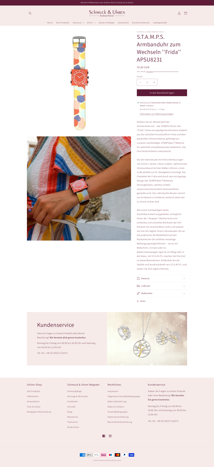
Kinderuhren (73, 427)
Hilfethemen (33, 396)
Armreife (71, 406)
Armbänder (72, 401)
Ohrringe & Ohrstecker (77, 396)
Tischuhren (72, 422)
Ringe (69, 411)
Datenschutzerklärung (118, 417)
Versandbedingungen (118, 411)
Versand (149, 71)
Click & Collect (33, 406)
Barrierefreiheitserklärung (120, 422)
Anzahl (139, 76)
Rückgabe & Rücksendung (39, 411)
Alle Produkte (33, 391)
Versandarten (33, 401)
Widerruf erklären (116, 406)
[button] (30, 13)
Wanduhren (72, 417)
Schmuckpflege (74, 391)
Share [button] (143, 301)
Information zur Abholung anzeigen (157, 113)
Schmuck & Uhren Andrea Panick (110, 460)
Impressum (113, 391)
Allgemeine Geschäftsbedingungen (124, 396)
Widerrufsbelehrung (117, 401)
